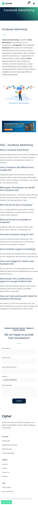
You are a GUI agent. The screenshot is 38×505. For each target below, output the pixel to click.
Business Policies (8, 492)
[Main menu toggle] (34, 3)
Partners (5, 476)
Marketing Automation (9, 445)
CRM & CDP (6, 441)
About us (5, 464)
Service (4, 376)
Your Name (6, 348)
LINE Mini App (7, 449)
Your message (7, 385)
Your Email (6, 358)
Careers (4, 468)
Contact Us (5, 472)
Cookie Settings (6, 502)
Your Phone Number (9, 367)
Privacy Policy (6, 487)
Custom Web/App (8, 453)
